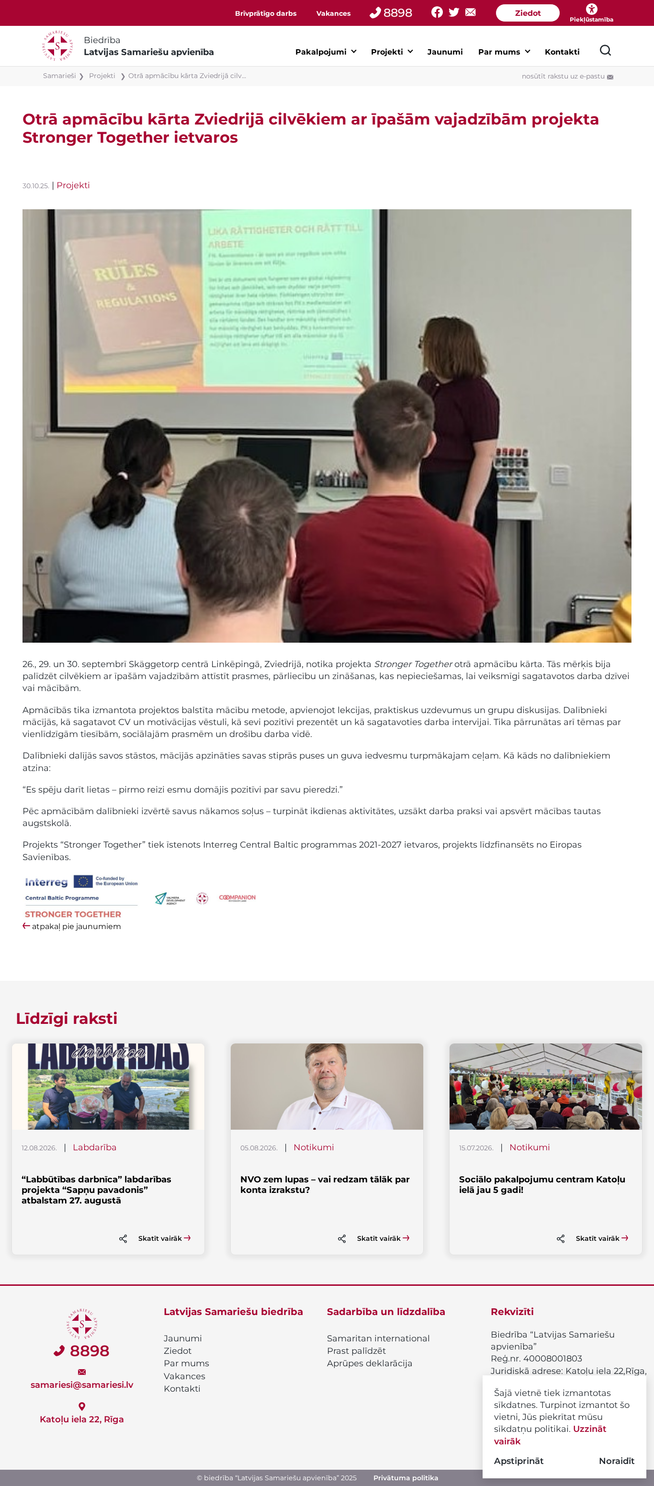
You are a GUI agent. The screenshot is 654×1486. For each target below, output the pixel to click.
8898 (397, 13)
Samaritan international (378, 1338)
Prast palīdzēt (356, 1351)
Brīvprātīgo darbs (265, 13)
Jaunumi (445, 52)
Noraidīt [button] (617, 1460)
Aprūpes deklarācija (370, 1363)
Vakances (333, 13)
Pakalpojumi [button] (321, 52)
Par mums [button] (499, 52)
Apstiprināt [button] (519, 1460)
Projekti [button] (387, 52)
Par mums (186, 1363)
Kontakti (562, 52)
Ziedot (528, 13)
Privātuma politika (406, 1478)
